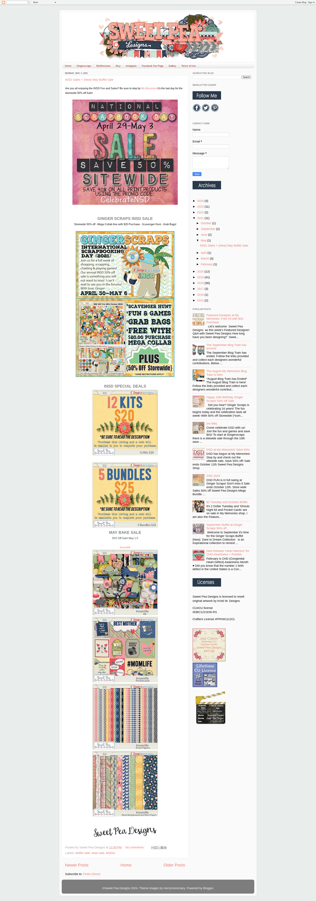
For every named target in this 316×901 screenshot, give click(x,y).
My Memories (149, 88)
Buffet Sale (83, 853)
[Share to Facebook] (162, 847)
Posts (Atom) (91, 874)
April (204, 252)
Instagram (131, 65)
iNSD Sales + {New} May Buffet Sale (89, 79)
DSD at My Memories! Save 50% (228, 449)
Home (68, 65)
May (204, 240)
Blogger (208, 888)
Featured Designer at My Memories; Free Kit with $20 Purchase (224, 319)
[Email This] (152, 847)
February (207, 264)
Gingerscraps (84, 65)
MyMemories (103, 65)
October (206, 223)
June (204, 234)
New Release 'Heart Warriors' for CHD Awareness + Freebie (227, 552)
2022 (201, 212)
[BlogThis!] (156, 847)
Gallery (172, 65)
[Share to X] (159, 847)
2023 (201, 206)
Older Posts (174, 865)
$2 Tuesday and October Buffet (226, 502)
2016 (201, 294)
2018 (201, 283)
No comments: (135, 847)
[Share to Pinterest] (165, 847)
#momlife (125, 547)
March (205, 258)
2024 (201, 200)
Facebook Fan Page (152, 65)
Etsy (118, 65)
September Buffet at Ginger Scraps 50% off (224, 526)
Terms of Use (188, 65)
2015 (201, 300)
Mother (110, 853)
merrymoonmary (174, 888)
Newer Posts (77, 865)
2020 (201, 271)
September (208, 229)
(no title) (211, 423)
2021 (201, 218)
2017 (201, 288)
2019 (201, 277)
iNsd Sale (98, 853)
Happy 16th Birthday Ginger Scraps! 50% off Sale (224, 399)
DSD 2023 (213, 475)
